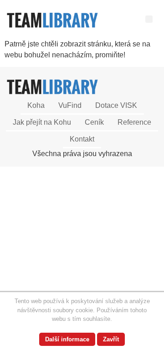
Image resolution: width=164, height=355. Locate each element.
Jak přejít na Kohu (42, 122)
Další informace (67, 339)
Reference (134, 122)
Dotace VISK (116, 105)
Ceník (94, 122)
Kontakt (82, 139)
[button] (149, 19)
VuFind (70, 105)
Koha (36, 105)
